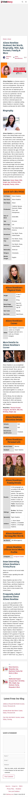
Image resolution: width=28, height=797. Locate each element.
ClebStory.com (9, 794)
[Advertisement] (14, 19)
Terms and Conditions (14, 791)
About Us (8, 786)
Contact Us (15, 786)
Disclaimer (18, 788)
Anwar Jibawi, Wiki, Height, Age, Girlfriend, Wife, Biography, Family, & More (12, 182)
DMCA (20, 786)
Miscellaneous (19, 58)
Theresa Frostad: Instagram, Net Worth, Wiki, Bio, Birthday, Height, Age (13, 410)
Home (4, 39)
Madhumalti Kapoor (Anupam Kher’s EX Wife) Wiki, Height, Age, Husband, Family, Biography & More (16, 683)
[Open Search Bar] (22, 2)
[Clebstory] (7, 2)
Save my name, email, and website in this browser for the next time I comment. (15, 770)
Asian (9, 39)
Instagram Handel (19, 556)
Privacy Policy (10, 788)
